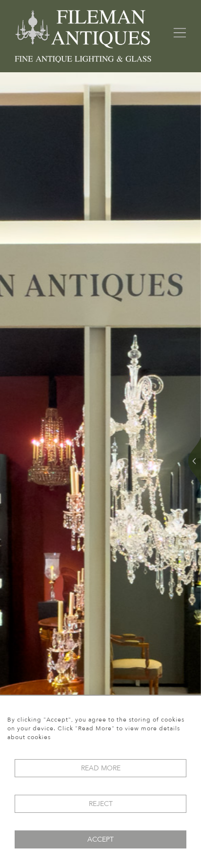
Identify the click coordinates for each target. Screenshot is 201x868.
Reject (101, 803)
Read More (101, 768)
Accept (100, 839)
